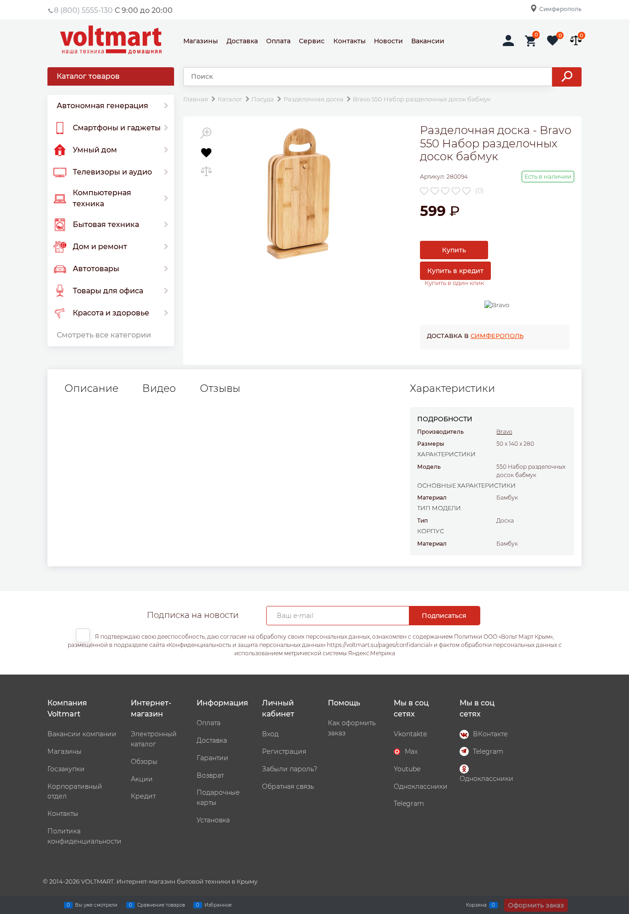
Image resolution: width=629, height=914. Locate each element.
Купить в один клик (454, 282)
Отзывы (220, 389)
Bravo (504, 431)
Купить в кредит (455, 271)
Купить (454, 250)
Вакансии (427, 41)
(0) (479, 190)
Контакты (349, 41)
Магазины (200, 41)
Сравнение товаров (161, 905)
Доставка (242, 41)
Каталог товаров (88, 76)
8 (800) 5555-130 (83, 10)
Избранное (218, 905)
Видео (159, 389)
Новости (388, 41)
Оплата (278, 41)
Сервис (312, 41)
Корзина (476, 905)
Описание (91, 389)
